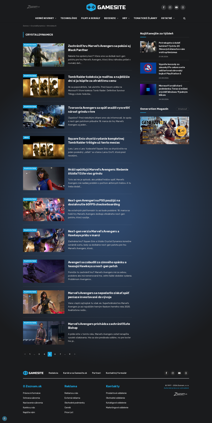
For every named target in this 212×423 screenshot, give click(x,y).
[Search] (184, 18)
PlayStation (30, 45)
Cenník (68, 407)
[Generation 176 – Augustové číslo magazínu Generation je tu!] (164, 130)
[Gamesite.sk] (106, 7)
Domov (26, 26)
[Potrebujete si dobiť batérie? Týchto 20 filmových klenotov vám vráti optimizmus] (148, 46)
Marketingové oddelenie (117, 407)
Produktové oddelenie (116, 393)
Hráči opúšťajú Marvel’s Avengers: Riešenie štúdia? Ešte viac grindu (98, 171)
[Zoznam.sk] (181, 395)
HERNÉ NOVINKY (44, 18)
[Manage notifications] (4, 418)
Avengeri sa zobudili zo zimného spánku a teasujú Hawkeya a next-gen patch (97, 264)
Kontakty (113, 386)
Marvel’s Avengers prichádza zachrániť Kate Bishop (99, 326)
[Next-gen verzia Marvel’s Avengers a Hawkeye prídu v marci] (43, 240)
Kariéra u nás (29, 407)
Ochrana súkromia (31, 398)
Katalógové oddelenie (116, 403)
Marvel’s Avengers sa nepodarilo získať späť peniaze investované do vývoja (98, 295)
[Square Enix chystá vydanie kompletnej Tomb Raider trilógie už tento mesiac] (43, 147)
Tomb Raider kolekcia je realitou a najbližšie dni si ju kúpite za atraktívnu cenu (99, 79)
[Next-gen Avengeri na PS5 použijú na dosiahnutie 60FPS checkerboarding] (43, 209)
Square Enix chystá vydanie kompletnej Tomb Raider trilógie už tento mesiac (96, 140)
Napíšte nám (29, 412)
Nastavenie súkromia (33, 403)
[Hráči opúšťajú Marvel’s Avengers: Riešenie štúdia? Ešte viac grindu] (43, 178)
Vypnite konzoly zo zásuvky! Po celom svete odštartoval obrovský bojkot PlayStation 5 (172, 69)
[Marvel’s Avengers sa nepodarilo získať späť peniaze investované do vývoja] (43, 302)
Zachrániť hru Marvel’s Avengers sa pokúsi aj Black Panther (99, 48)
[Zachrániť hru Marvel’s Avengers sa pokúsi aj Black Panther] (43, 55)
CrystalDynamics (38, 26)
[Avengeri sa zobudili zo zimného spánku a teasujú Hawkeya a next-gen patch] (43, 271)
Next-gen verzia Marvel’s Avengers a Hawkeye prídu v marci (93, 233)
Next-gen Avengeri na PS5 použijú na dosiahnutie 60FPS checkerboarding (94, 202)
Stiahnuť (182, 109)
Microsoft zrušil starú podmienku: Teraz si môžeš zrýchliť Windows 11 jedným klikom (173, 90)
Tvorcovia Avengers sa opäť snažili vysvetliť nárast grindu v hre (99, 109)
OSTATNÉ (166, 18)
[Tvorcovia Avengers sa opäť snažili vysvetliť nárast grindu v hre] (43, 116)
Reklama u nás (71, 393)
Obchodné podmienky (75, 403)
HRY (124, 18)
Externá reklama (72, 398)
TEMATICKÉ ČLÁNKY (145, 18)
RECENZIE (110, 18)
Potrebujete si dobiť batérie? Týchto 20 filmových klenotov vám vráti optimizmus (172, 47)
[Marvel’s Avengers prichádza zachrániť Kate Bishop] (43, 333)
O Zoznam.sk (32, 386)
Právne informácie (32, 393)
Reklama (71, 386)
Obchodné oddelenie (115, 398)
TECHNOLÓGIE (68, 18)
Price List (69, 412)
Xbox (26, 137)
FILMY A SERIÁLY (90, 18)
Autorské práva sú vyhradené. (176, 388)
